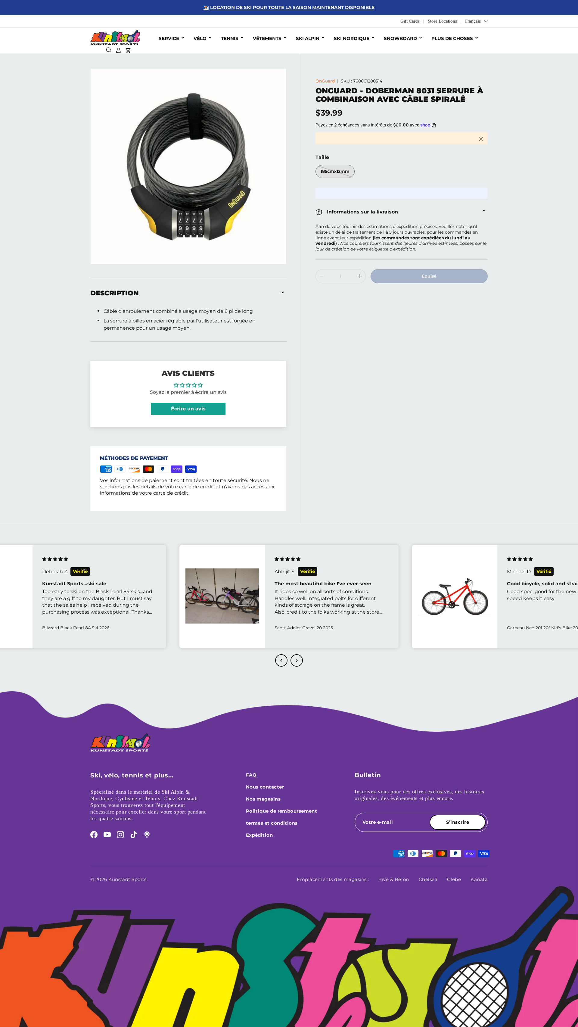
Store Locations (442, 21)
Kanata (479, 879)
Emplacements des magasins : (333, 879)
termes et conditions (272, 823)
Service (169, 38)
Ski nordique (351, 38)
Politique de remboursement (281, 811)
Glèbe (454, 879)
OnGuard (325, 81)
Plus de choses (452, 38)
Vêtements (267, 38)
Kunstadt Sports (127, 879)
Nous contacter (265, 787)
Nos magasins (263, 799)
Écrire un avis (188, 409)
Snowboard (400, 38)
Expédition (259, 835)
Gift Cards (410, 21)
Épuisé (429, 276)
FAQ (251, 775)
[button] (281, 660)
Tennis (229, 38)
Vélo (200, 38)
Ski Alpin (307, 38)
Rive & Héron (393, 879)
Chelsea (428, 879)
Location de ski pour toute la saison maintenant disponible (292, 7)
